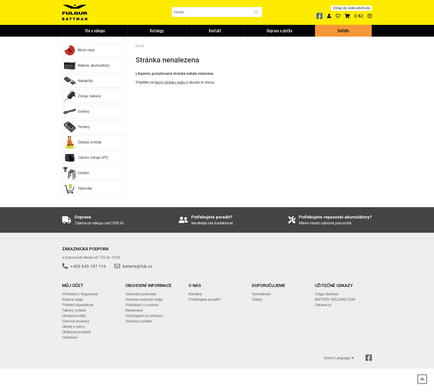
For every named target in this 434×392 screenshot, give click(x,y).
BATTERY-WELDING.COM (335, 299)
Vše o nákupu (95, 30)
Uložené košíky (74, 316)
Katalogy (157, 30)
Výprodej (85, 188)
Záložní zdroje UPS (93, 157)
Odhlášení (70, 337)
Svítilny (83, 111)
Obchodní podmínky (141, 294)
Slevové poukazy (75, 321)
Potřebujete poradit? (205, 299)
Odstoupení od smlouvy (144, 316)
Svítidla (343, 30)
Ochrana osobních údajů (144, 299)
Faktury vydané (74, 310)
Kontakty (195, 294)
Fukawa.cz (323, 305)
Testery (84, 127)
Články (257, 299)
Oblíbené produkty (76, 332)
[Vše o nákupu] (370, 16)
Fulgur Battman (326, 294)
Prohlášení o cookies (142, 305)
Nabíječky (85, 81)
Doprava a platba (279, 30)
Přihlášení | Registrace (80, 294)
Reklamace (134, 310)
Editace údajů (72, 299)
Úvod (140, 46)
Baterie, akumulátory (94, 65)
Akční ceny (86, 50)
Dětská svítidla (89, 142)
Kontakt (215, 30)
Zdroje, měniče (89, 96)
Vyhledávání (261, 294)
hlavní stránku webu (169, 82)
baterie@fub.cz (138, 266)
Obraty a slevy (73, 326)
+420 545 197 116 (88, 266)
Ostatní (83, 173)
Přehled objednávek (78, 305)
